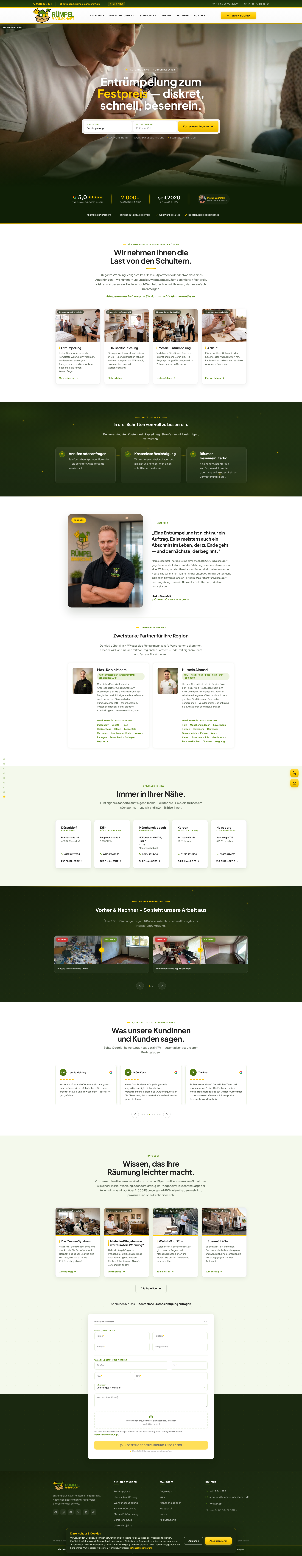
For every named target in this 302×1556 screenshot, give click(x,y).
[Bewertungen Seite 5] (151, 1114)
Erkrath (115, 724)
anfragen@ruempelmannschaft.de (81, 3)
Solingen (129, 737)
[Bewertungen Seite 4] (148, 1114)
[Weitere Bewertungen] (168, 1114)
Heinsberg (198, 728)
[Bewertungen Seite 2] (143, 1114)
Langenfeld (130, 728)
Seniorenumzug (123, 1519)
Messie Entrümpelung (126, 1514)
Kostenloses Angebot (196, 126)
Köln (184, 724)
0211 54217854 (44, 3)
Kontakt (199, 15)
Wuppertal (102, 741)
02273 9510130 (189, 854)
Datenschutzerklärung (105, 1434)
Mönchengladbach (200, 724)
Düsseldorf (103, 724)
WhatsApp (216, 1503)
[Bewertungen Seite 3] (146, 1114)
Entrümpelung (122, 1491)
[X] (256, 4)
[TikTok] (268, 4)
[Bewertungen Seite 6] (153, 1114)
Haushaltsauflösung (125, 1497)
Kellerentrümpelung (125, 1508)
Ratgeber (182, 15)
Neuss (137, 733)
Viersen (207, 741)
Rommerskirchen (191, 741)
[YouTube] (253, 4)
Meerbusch (218, 737)
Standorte (147, 15)
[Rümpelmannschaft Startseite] (79, 1486)
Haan (125, 724)
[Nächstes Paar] (162, 985)
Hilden (117, 728)
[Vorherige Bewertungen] (134, 1114)
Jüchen (203, 733)
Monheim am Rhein (121, 733)
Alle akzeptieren (218, 1540)
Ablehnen (193, 1540)
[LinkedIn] (260, 4)
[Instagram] (249, 4)
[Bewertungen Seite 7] (157, 1114)
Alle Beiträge (149, 1288)
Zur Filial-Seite (70, 861)
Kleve (185, 737)
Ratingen (102, 737)
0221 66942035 (111, 854)
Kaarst (214, 733)
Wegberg (220, 741)
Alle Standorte (168, 1519)
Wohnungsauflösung (126, 1502)
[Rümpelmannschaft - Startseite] (53, 15)
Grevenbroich (189, 733)
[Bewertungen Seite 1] (141, 1114)
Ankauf (166, 15)
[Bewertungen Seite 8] (161, 1114)
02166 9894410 (150, 854)
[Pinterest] (264, 4)
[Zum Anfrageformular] (294, 783)
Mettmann (102, 733)
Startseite (97, 15)
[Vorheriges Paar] (140, 985)
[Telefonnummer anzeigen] (294, 773)
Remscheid (116, 737)
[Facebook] (245, 4)
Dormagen (212, 728)
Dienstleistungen (120, 15)
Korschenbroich (200, 737)
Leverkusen (219, 724)
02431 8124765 (227, 854)
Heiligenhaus (104, 728)
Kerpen (186, 728)
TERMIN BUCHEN (240, 15)
